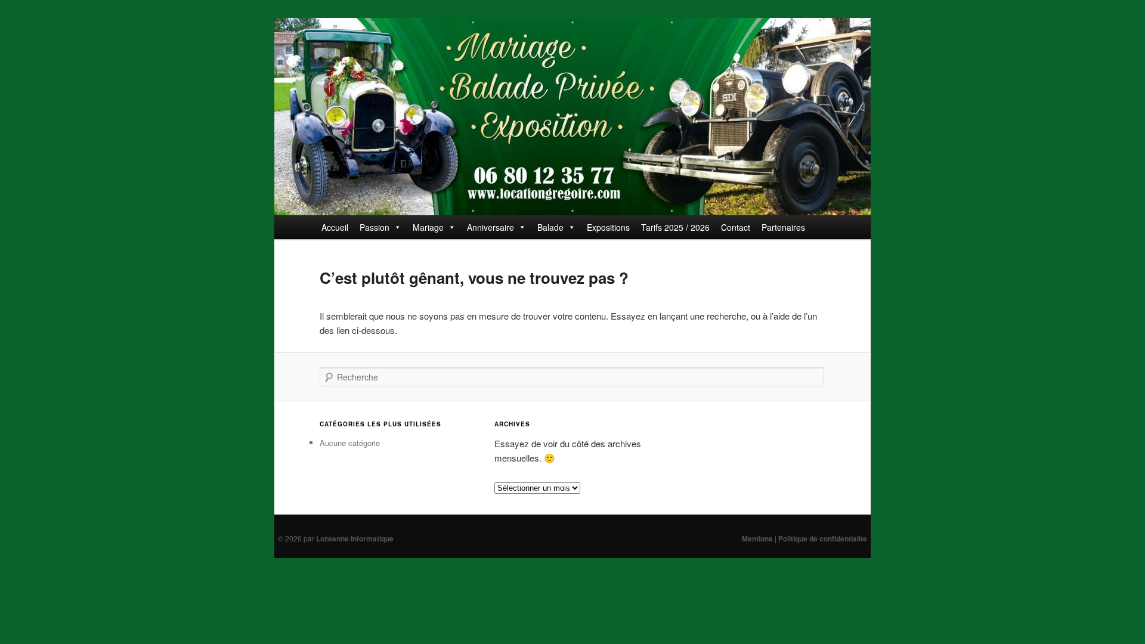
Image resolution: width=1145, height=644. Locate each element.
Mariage (428, 227)
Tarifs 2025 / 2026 (675, 227)
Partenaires (783, 227)
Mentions (757, 538)
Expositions (608, 227)
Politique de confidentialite (822, 538)
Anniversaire (490, 227)
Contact (735, 227)
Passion (374, 227)
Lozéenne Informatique (355, 538)
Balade (550, 227)
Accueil (334, 227)
